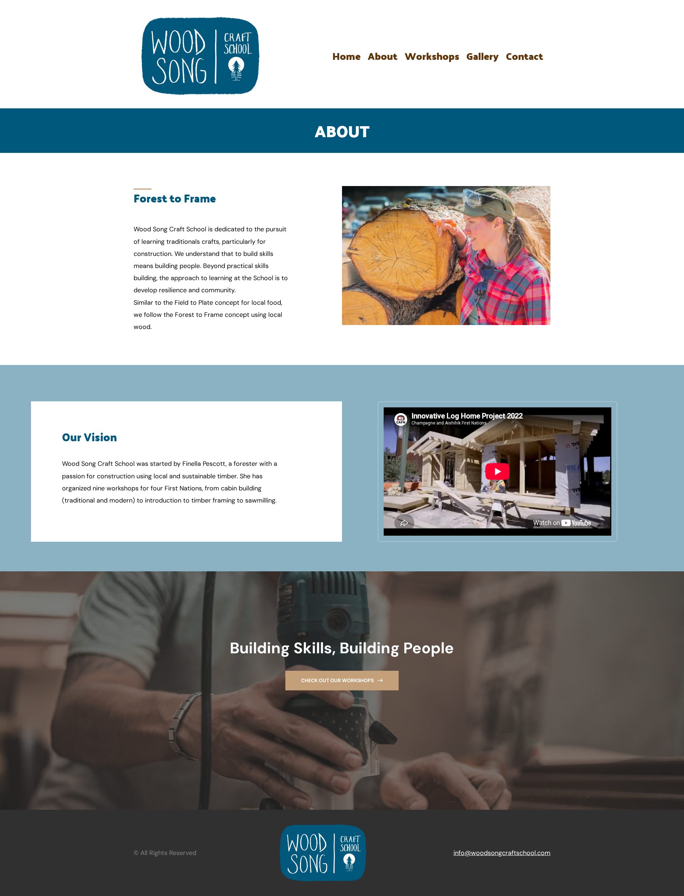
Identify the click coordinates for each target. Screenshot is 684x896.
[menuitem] (346, 56)
